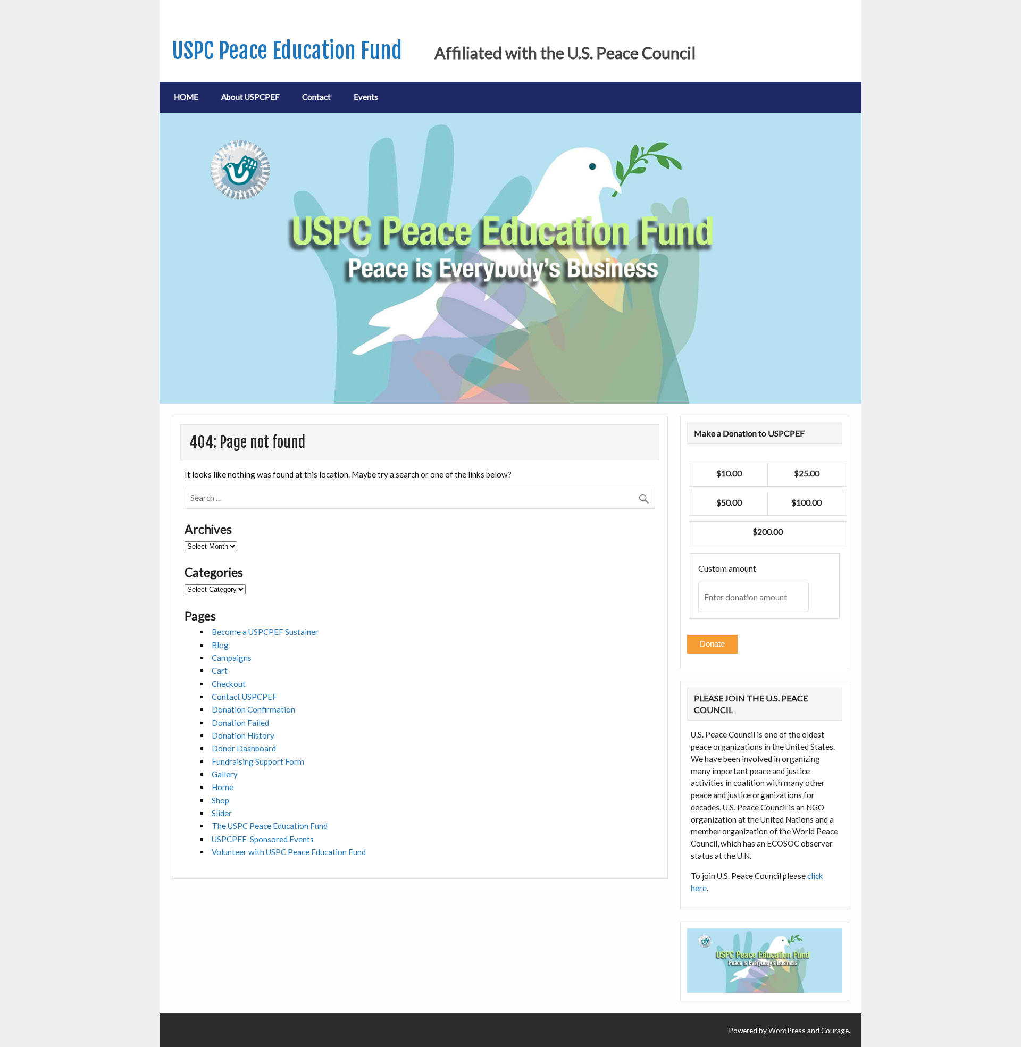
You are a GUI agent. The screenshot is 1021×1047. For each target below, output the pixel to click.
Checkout (229, 684)
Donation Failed (240, 722)
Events (366, 97)
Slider (222, 813)
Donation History (243, 735)
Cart (220, 670)
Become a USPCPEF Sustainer (265, 631)
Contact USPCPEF (244, 696)
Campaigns (232, 658)
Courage (835, 1030)
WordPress (787, 1030)
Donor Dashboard (244, 748)
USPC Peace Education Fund (287, 50)
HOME (186, 97)
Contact (316, 97)
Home (222, 787)
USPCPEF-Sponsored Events (263, 839)
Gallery (225, 774)
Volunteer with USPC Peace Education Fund (289, 852)
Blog (220, 645)
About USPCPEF (250, 97)
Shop (220, 800)
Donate (712, 643)
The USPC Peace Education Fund (270, 826)
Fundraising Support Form (258, 761)
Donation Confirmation (253, 709)
